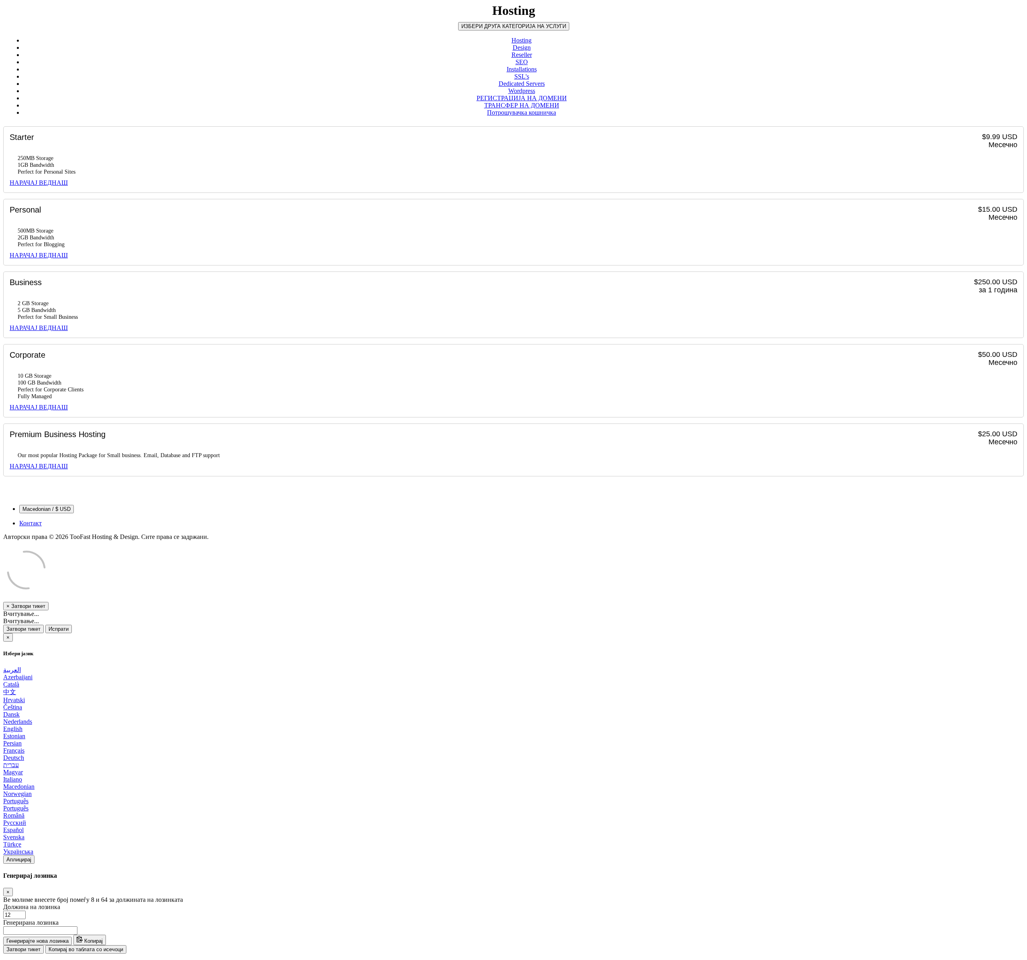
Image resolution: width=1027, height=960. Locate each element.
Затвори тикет (23, 629)
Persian (12, 743)
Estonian (14, 736)
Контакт (30, 523)
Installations (522, 69)
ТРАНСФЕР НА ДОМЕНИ (521, 105)
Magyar (13, 772)
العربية (12, 669)
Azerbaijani (17, 677)
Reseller (521, 54)
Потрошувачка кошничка (521, 112)
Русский (14, 822)
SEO (522, 62)
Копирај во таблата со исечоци (86, 949)
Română (13, 815)
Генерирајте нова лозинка (37, 941)
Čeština (12, 707)
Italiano (12, 779)
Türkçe (12, 844)
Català (11, 684)
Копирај (93, 941)
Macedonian (19, 786)
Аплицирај (18, 860)
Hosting (521, 40)
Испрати (59, 629)
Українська (18, 851)
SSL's (521, 76)
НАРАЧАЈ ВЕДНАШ (39, 182)
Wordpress (521, 90)
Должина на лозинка (31, 906)
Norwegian (17, 793)
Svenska (13, 837)
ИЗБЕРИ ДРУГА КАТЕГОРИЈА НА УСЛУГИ (513, 26)
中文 (9, 692)
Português (15, 801)
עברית (11, 765)
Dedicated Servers (522, 83)
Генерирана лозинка (31, 922)
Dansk (11, 714)
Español (13, 829)
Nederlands (17, 721)
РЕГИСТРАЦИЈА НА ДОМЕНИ (522, 98)
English (12, 728)
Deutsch (13, 757)
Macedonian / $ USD (46, 509)
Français (13, 750)
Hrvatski (14, 700)
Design (522, 47)
